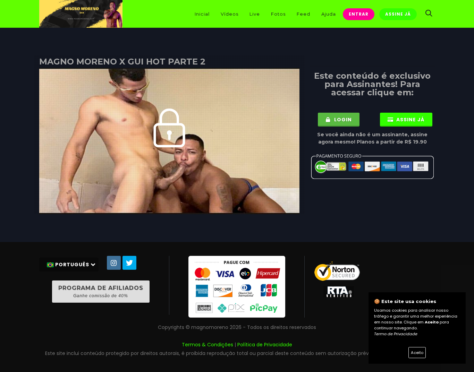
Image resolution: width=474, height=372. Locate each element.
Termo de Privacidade (395, 334)
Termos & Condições (207, 344)
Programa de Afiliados (100, 291)
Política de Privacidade (264, 344)
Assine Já (398, 14)
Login (342, 119)
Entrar (359, 14)
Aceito (417, 352)
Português (72, 264)
